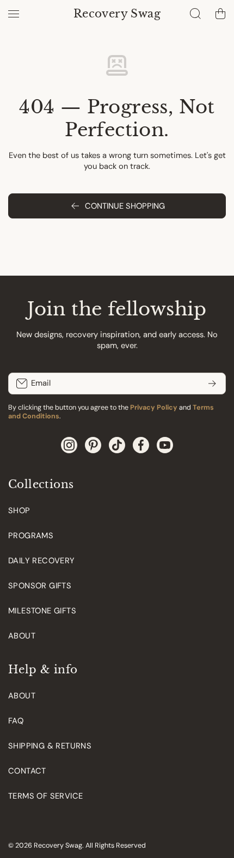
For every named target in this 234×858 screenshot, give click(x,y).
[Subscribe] (212, 383)
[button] (220, 13)
